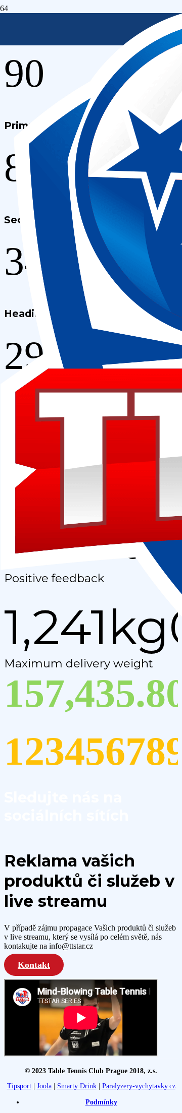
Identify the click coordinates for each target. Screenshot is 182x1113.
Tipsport (19, 1086)
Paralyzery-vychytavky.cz (138, 1086)
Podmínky (101, 1102)
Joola (44, 1086)
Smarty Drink (77, 1086)
